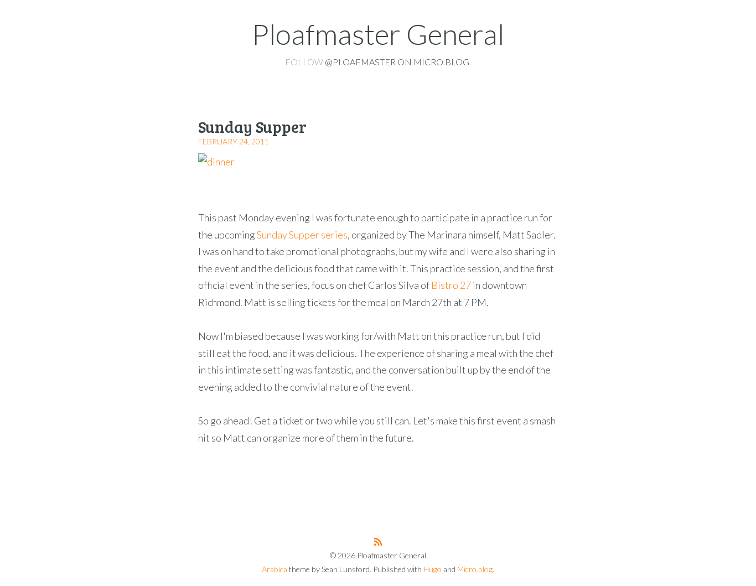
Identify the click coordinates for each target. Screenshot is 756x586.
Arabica (274, 569)
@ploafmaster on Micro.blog (397, 61)
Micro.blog (475, 569)
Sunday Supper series (302, 235)
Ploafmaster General (378, 34)
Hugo (432, 569)
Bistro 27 (451, 285)
